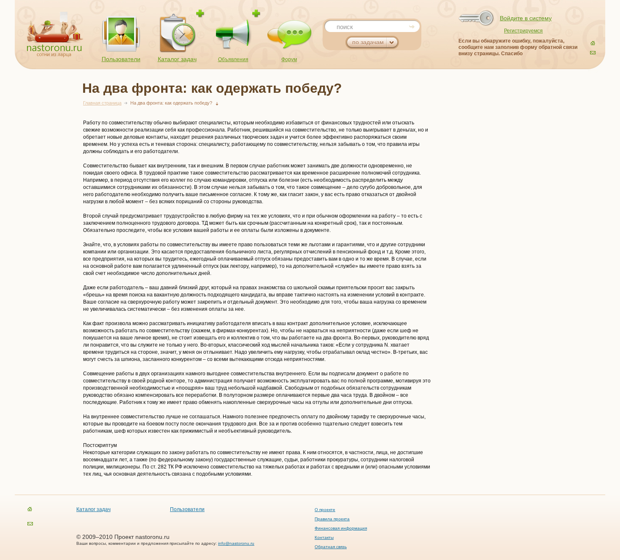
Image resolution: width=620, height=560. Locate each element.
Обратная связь (331, 546)
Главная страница (102, 102)
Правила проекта (332, 519)
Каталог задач (177, 59)
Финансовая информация (341, 528)
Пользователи (121, 59)
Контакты (324, 537)
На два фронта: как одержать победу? (171, 102)
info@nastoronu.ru (236, 543)
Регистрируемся (523, 31)
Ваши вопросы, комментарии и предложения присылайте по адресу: (147, 543)
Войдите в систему (526, 18)
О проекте (325, 509)
